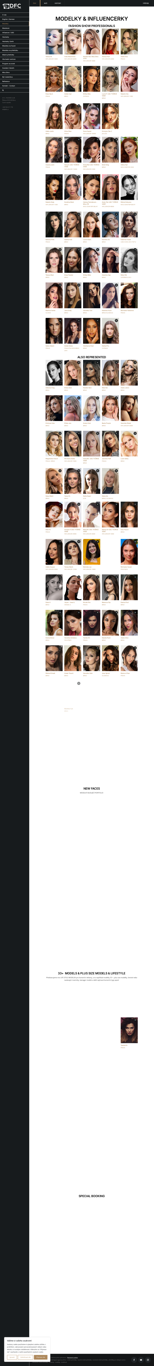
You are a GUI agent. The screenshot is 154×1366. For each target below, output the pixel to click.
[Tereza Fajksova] (91, 1211)
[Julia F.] (72, 1066)
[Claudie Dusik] (91, 729)
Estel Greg (105, 165)
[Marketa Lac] (91, 552)
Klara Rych (49, 94)
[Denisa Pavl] (129, 587)
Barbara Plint (50, 239)
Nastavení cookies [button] (72, 1357)
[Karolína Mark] (72, 187)
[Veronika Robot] (129, 408)
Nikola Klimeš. (50, 673)
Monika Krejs (106, 744)
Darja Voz (49, 1045)
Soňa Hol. (105, 1300)
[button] (14, 90)
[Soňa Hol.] (110, 1285)
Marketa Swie (69, 1045)
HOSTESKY (58, 3)
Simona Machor (69, 929)
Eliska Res (49, 964)
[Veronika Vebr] (91, 658)
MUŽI (45, 3)
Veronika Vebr (88, 673)
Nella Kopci (87, 496)
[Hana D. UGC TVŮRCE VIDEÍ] (72, 150)
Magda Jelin (106, 929)
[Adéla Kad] (72, 79)
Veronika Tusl (87, 310)
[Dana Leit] (72, 1101)
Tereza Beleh (68, 567)
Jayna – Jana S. (69, 602)
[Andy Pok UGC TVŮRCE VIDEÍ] (110, 187)
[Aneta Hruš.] (91, 408)
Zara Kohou (68, 893)
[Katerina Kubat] (129, 224)
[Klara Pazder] (72, 260)
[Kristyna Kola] (54, 408)
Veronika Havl (106, 858)
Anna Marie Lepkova (53, 1226)
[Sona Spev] (110, 878)
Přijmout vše (40, 1357)
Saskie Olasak (69, 1010)
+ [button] (60, 31)
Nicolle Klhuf (50, 709)
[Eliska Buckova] (129, 1249)
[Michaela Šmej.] (72, 1136)
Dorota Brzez (50, 638)
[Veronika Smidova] (72, 623)
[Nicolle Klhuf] (54, 694)
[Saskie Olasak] (72, 995)
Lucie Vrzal (124, 744)
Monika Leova (69, 1335)
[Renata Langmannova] (72, 1249)
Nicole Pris (87, 602)
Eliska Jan (67, 423)
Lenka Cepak (50, 1081)
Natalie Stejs (50, 202)
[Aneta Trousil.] (72, 658)
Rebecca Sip (106, 602)
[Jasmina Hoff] (110, 444)
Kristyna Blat (106, 1152)
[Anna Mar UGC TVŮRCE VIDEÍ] (91, 150)
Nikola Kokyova (126, 202)
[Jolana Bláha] (54, 995)
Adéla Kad (67, 94)
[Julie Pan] (72, 807)
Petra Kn (48, 1187)
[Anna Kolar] (110, 1101)
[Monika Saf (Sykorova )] (110, 1066)
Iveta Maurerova (69, 56)
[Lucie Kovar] (129, 914)
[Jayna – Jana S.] (72, 587)
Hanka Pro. (105, 346)
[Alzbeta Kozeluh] (72, 764)
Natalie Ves (125, 94)
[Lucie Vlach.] (91, 224)
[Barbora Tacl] (54, 914)
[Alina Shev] (72, 116)
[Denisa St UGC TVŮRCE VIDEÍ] (110, 514)
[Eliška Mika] (91, 260)
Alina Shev (68, 131)
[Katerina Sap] (110, 260)
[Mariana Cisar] (91, 914)
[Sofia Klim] (91, 878)
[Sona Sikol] (129, 1172)
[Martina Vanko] (54, 295)
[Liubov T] (54, 1285)
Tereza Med (50, 275)
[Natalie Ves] (129, 79)
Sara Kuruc (105, 709)
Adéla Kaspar (50, 567)
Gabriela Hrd (68, 744)
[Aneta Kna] (129, 41)
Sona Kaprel (87, 131)
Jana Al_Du (87, 1081)
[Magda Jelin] (110, 914)
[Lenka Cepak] (54, 1066)
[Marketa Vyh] (129, 694)
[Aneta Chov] (129, 623)
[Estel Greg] (110, 150)
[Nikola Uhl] (129, 1211)
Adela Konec (68, 346)
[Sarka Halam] (54, 331)
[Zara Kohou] (72, 878)
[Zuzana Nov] (129, 1136)
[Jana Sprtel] (110, 658)
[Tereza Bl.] (54, 41)
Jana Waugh (106, 1187)
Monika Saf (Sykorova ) (110, 1081)
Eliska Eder (68, 388)
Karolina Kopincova (70, 1226)
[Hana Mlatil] (54, 481)
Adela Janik (50, 131)
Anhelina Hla (68, 964)
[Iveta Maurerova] (72, 41)
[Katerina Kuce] (110, 295)
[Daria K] (54, 587)
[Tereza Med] (54, 260)
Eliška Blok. (87, 94)
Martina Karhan (88, 1152)
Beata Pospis (106, 423)
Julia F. (66, 1081)
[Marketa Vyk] (72, 694)
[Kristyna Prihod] (72, 1285)
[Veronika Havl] (110, 843)
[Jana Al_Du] (91, 1066)
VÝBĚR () (146, 3)
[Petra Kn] (54, 1172)
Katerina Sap (106, 275)
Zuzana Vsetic (50, 822)
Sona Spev (105, 893)
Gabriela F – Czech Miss (110, 1226)
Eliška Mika (87, 275)
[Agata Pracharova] (110, 1249)
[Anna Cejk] (129, 843)
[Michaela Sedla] (72, 444)
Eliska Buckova (126, 1264)
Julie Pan (67, 822)
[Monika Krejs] (110, 729)
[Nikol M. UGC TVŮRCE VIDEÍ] (91, 514)
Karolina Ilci (106, 239)
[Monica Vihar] (129, 658)
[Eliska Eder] (72, 373)
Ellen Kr (48, 529)
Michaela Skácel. (126, 1010)
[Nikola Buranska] (91, 1320)
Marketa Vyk (68, 709)
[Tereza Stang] (54, 878)
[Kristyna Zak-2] (110, 116)
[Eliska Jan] (72, 408)
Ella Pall (85, 858)
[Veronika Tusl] (91, 295)
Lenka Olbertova (70, 1187)
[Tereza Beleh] (72, 552)
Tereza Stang (50, 893)
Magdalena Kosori (52, 458)
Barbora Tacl (50, 929)
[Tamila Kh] (91, 623)
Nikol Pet (124, 275)
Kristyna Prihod (69, 1300)
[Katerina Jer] (91, 1030)
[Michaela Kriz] (129, 1066)
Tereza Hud (106, 56)
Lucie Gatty (124, 458)
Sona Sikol (124, 1187)
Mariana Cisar (88, 929)
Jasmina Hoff (106, 458)
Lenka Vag (49, 1116)
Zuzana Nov (125, 1152)
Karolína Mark (69, 202)
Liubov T (48, 1300)
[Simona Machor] (72, 914)
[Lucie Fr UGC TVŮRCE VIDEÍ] (110, 79)
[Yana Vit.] (72, 481)
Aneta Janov (125, 388)
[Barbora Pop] (110, 807)
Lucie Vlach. (87, 239)
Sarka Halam (50, 346)
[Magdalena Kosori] (54, 444)
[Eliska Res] (54, 949)
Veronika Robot (126, 423)
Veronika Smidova (70, 638)
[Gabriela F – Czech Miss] (110, 1211)
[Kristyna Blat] (110, 1136)
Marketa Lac (87, 567)
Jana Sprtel (106, 673)
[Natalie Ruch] (110, 623)
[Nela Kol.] (110, 373)
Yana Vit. (67, 496)
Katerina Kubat (126, 239)
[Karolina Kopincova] (72, 1211)
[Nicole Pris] (91, 587)
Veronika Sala (125, 893)
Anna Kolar (105, 1116)
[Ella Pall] (91, 843)
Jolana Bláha (50, 1010)
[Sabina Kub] (72, 224)
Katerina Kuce (106, 310)
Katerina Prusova (89, 1264)
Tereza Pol (49, 779)
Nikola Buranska (88, 1335)
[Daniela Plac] (110, 995)
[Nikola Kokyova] (129, 187)
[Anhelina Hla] (72, 949)
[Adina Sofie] (91, 807)
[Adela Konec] (72, 331)
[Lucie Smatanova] (54, 1320)
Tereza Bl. (49, 56)
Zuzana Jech (50, 165)
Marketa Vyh (125, 709)
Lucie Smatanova (51, 1335)
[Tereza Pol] (54, 764)
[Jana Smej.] (72, 295)
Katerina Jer (87, 1045)
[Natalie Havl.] (91, 373)
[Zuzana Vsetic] (54, 807)
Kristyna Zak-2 (107, 131)
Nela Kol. (105, 388)
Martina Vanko (50, 310)
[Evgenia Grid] (91, 694)
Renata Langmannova (71, 1264)
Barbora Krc (50, 744)
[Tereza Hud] (110, 41)
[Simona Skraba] (110, 552)
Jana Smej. (68, 310)
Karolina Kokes (126, 1300)
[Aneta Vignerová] (54, 1249)
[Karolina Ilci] (110, 224)
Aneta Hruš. (87, 423)
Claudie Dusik (88, 744)
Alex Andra (49, 1152)
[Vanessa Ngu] (72, 843)
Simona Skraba (107, 567)
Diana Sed (86, 1187)
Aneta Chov (125, 638)
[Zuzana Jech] (54, 150)
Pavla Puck (124, 1116)
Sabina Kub (68, 239)
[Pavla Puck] (129, 1101)
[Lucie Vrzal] (129, 729)
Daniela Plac (106, 1010)
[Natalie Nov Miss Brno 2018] (91, 41)
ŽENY (34, 3)
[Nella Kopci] (91, 481)
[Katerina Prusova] (91, 1249)
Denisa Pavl (125, 602)
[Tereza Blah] (129, 807)
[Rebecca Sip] (110, 587)
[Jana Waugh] (110, 1172)
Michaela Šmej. (69, 1152)
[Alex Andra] (54, 1136)
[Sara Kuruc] (110, 694)
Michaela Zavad (126, 567)
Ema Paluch (125, 529)
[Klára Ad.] (110, 481)
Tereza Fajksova (88, 1226)
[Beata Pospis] (110, 408)
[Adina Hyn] (129, 150)
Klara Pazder (68, 275)
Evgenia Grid (87, 709)
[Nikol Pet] (129, 260)
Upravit (12, 1357)
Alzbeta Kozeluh (69, 779)
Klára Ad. (105, 496)
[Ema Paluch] (129, 514)
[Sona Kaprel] (91, 116)
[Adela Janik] (54, 116)
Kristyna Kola (50, 423)
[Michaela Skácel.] (129, 995)
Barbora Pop (106, 822)
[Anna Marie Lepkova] (54, 1211)
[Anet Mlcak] (91, 1285)
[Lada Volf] (54, 843)
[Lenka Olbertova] (72, 1172)
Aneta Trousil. (69, 673)
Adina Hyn (124, 165)
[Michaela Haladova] (129, 295)
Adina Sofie (87, 822)
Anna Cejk (124, 858)
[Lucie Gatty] (129, 444)
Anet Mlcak (87, 1300)
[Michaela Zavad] (129, 552)
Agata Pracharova (108, 1264)
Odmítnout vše (25, 1357)
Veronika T (105, 1045)
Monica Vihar (125, 673)
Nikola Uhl (124, 1226)
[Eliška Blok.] (91, 79)
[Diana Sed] (91, 1172)
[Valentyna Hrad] (91, 331)
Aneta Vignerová (51, 1264)
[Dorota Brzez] (54, 623)
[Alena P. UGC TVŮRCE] (110, 1320)
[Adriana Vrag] (54, 373)
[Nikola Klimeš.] (54, 658)
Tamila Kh (86, 638)
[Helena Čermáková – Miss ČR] (91, 187)
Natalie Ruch (106, 638)
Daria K (48, 602)
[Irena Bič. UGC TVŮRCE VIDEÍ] (91, 444)
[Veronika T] (110, 1030)
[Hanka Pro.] (110, 331)
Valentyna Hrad (88, 346)
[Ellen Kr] (54, 514)
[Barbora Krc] (54, 729)
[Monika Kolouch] (91, 995)
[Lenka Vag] (54, 1101)
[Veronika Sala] (129, 878)
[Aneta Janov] (129, 373)
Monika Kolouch (88, 1010)
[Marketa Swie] (72, 1030)
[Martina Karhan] (91, 1136)
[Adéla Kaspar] (54, 552)
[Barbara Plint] (54, 224)
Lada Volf (49, 858)
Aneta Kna (124, 56)
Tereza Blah (125, 822)
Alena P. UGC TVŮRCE (109, 1335)
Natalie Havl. (87, 388)
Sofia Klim (86, 893)
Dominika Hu (87, 1116)
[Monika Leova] (72, 1320)
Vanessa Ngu (68, 858)
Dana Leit (67, 1116)
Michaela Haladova (127, 310)
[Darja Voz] (54, 1030)
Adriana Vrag (50, 388)
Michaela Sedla (69, 458)
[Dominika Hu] (91, 1101)
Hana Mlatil (49, 496)
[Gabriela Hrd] (72, 729)
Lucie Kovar (125, 929)
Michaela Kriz (125, 1081)
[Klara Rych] (54, 79)
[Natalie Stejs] (54, 187)
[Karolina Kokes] (129, 1285)
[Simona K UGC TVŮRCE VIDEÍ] (72, 514)
